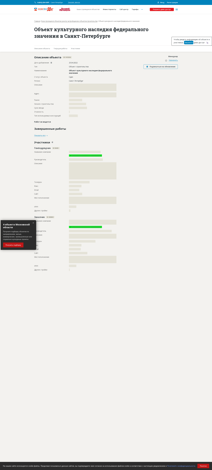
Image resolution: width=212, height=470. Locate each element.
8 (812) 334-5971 (43, 2)
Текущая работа (60, 48)
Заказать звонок (74, 2)
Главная (37, 21)
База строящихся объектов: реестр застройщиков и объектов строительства (69, 21)
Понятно (203, 466)
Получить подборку (13, 245)
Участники (75, 48)
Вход (162, 2)
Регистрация (172, 2)
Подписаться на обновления (162, 66)
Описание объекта (42, 48)
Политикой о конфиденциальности (181, 466)
